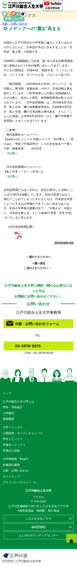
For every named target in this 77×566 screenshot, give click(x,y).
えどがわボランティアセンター (38, 535)
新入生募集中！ (71, 538)
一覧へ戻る (38, 263)
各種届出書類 (11, 465)
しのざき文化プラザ (38, 518)
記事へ (13, 153)
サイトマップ (11, 476)
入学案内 (8, 413)
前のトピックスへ (40, 257)
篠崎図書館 (38, 527)
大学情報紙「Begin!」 (17, 459)
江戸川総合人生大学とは (18, 401)
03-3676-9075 (28, 346)
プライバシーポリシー (17, 482)
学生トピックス (13, 439)
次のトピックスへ (37, 268)
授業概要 (8, 419)
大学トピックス (13, 427)
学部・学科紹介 (13, 407)
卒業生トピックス (14, 445)
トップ (7, 393)
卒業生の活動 (11, 450)
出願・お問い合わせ (15, 24)
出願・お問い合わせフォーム (37, 324)
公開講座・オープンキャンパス (23, 433)
